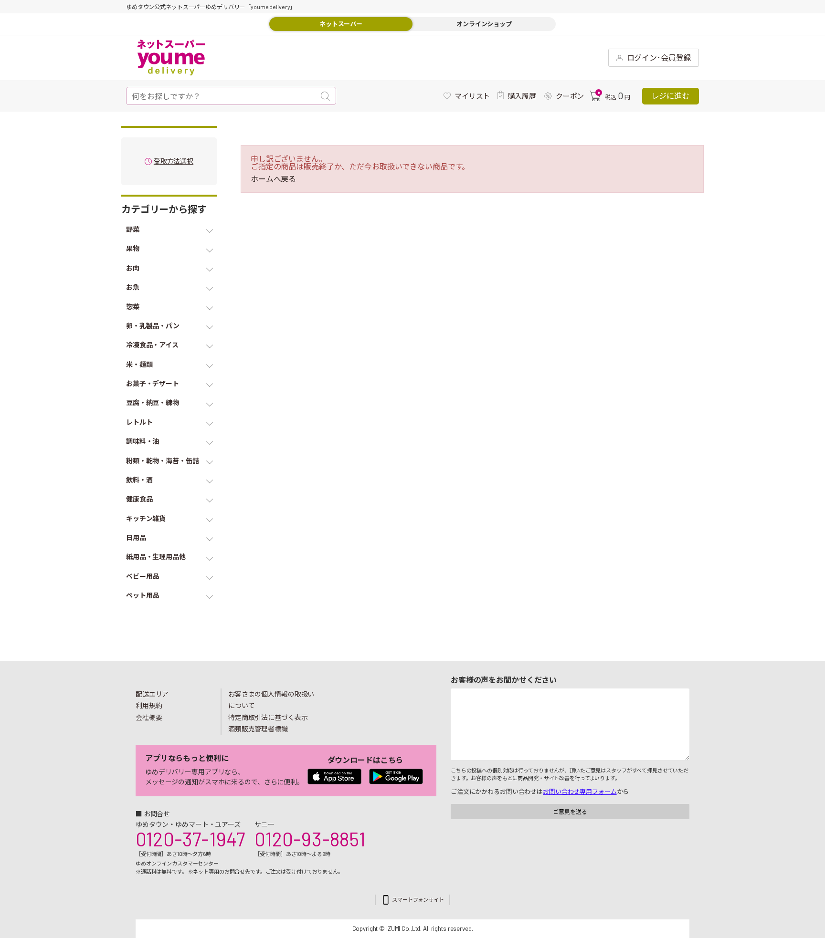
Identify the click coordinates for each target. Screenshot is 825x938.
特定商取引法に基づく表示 (267, 717)
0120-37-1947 (190, 838)
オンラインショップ (484, 24)
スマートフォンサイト (418, 899)
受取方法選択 (173, 161)
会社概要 (149, 717)
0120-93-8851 (309, 838)
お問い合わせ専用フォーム (579, 791)
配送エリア (152, 694)
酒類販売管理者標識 (258, 729)
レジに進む (670, 95)
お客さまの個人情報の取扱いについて (271, 700)
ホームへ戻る (273, 179)
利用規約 (149, 705)
